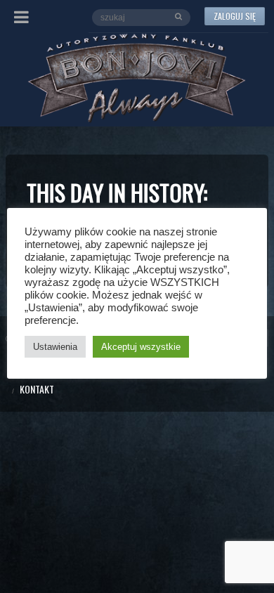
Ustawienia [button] (55, 346)
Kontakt (37, 389)
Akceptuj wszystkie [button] (141, 346)
